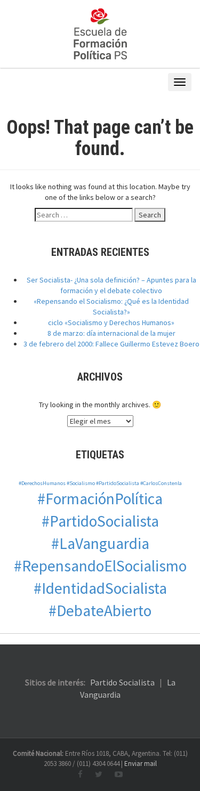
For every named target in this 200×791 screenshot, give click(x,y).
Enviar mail (140, 763)
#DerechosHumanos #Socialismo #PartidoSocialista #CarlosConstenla (100, 483)
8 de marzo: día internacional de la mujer (111, 333)
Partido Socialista (122, 682)
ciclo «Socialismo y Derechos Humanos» (111, 322)
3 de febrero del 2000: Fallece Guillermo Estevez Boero (111, 344)
